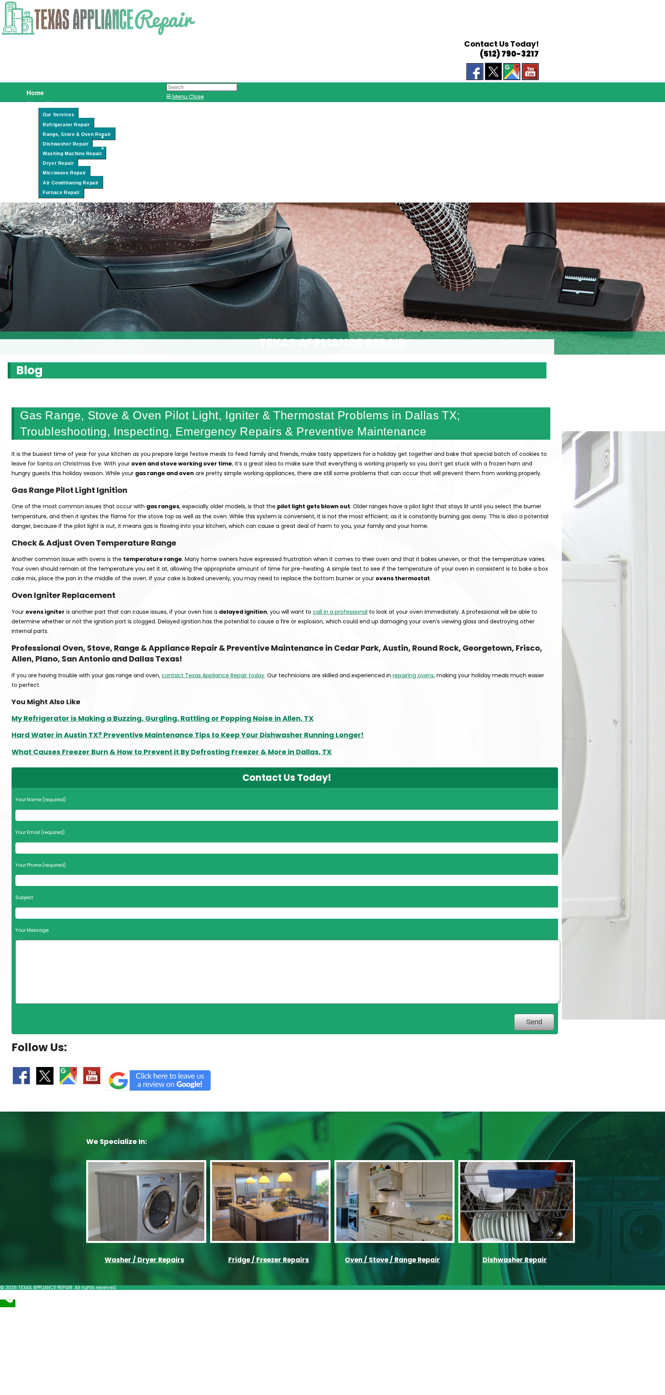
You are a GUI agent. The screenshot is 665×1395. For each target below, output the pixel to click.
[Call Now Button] (7, 1303)
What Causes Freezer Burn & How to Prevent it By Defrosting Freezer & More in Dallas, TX (172, 752)
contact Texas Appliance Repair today (213, 675)
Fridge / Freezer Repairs (268, 1259)
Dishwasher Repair (515, 1259)
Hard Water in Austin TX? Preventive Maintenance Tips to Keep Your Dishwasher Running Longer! (188, 735)
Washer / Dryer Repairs (144, 1259)
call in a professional (340, 612)
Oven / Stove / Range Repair (392, 1259)
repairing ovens (413, 675)
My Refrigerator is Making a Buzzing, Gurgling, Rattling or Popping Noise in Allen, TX (163, 718)
